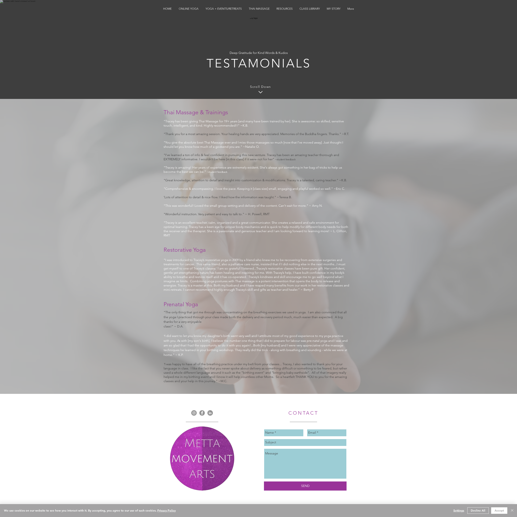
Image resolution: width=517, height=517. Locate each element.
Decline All (478, 510)
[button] (188, 9)
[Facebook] (202, 413)
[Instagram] (194, 413)
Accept (499, 510)
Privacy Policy (166, 510)
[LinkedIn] (210, 413)
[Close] (512, 510)
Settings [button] (458, 510)
